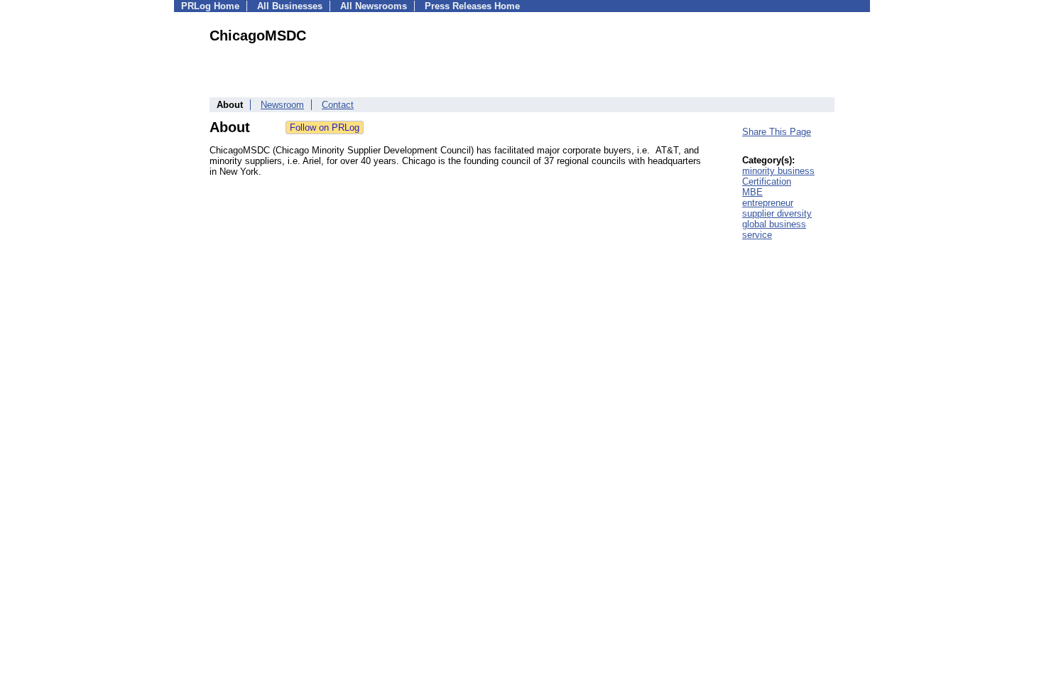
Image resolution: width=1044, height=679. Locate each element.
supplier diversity (777, 213)
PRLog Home (210, 6)
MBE (752, 192)
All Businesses (289, 6)
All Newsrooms (373, 6)
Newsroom (282, 104)
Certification (766, 181)
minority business (778, 170)
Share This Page (776, 131)
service (757, 234)
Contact (338, 104)
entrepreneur (767, 202)
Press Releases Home (472, 6)
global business (774, 224)
